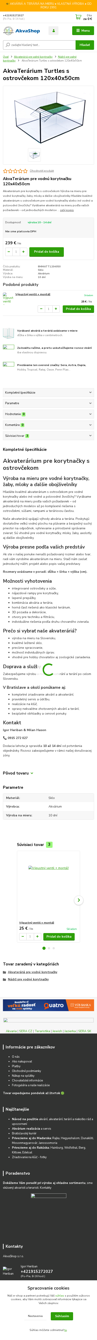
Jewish (57, 1031)
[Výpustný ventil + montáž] (8, 298)
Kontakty (45, 1188)
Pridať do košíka (46, 251)
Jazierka (70, 1031)
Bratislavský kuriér (24, 1133)
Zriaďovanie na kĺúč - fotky (29, 1157)
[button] (44, 948)
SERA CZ (25, 1031)
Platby (16, 1066)
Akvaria (11, 1031)
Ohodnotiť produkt (42, 171)
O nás (16, 1057)
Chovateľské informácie (27, 1081)
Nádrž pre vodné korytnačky (28, 979)
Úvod (6, 57)
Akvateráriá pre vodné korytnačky (33, 57)
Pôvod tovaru (16, 773)
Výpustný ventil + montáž (32, 294)
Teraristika (42, 1031)
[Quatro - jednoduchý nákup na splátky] (48, 1005)
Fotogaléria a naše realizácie (31, 1085)
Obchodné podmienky (26, 1071)
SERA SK (84, 1031)
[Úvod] (22, 30)
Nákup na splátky (23, 1076)
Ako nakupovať (22, 1062)
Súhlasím (62, 1316)
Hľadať (85, 45)
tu (65, 1330)
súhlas (59, 1295)
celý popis (67, 210)
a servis (31, 1129)
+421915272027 (13, 15)
